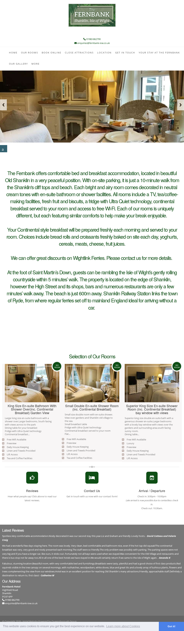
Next (180, 104)
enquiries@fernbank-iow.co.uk (21, 603)
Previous (3, 104)
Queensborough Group (64, 621)
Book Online (51, 52)
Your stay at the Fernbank (159, 52)
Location (104, 52)
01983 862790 (11, 599)
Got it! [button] (171, 626)
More (35, 63)
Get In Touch (125, 52)
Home (13, 52)
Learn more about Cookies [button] (123, 626)
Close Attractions (79, 52)
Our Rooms (29, 52)
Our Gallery (18, 63)
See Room (57, 366)
